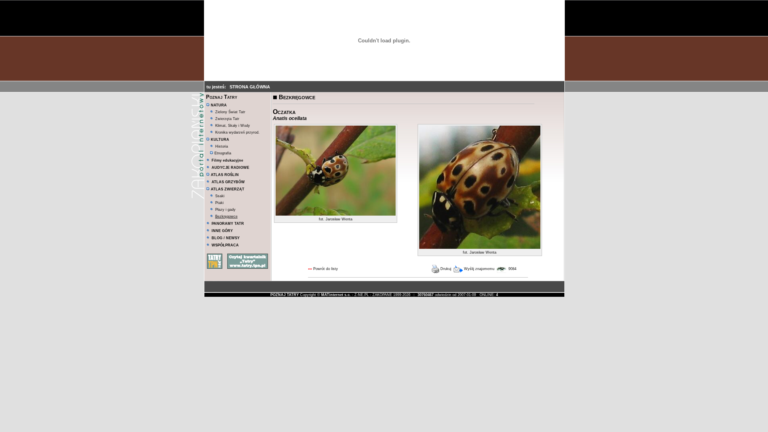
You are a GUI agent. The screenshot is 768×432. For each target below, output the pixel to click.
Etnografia (222, 153)
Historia (221, 146)
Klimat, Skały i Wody (232, 126)
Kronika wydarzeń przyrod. (237, 132)
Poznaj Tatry (221, 97)
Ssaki (219, 196)
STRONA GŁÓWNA (250, 86)
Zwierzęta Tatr (227, 119)
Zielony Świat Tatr (230, 112)
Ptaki (219, 203)
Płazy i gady (225, 210)
